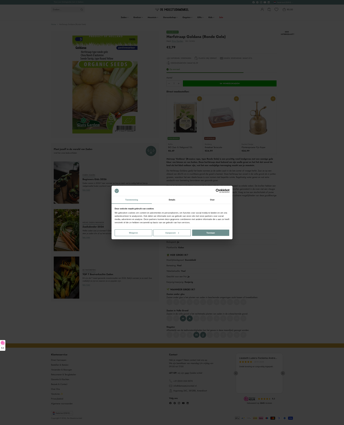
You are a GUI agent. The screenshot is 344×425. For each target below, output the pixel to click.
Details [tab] (172, 200)
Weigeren (133, 233)
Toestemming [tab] (131, 200)
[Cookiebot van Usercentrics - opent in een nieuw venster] (218, 191)
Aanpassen (170, 233)
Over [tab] (212, 200)
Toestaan (210, 233)
